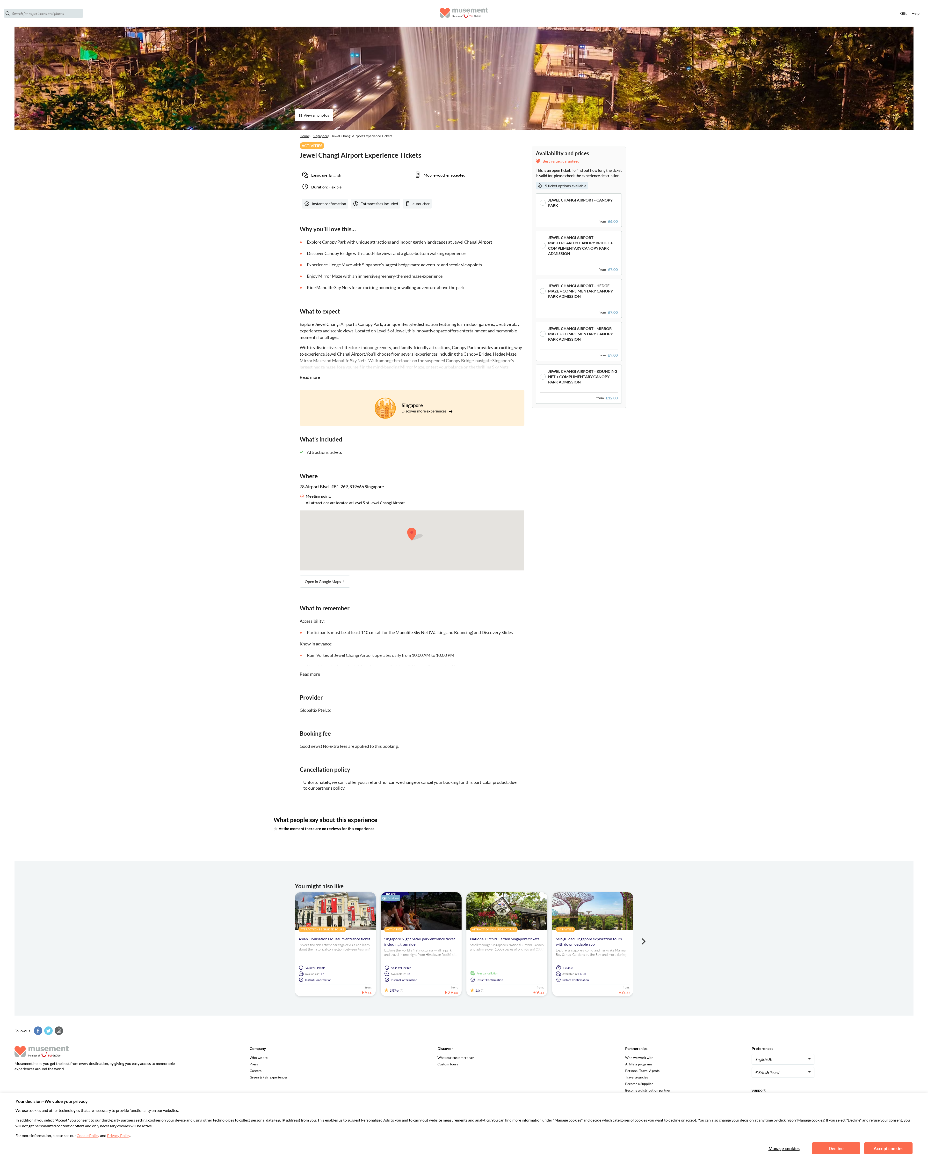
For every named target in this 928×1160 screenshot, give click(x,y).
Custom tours (447, 1064)
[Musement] (464, 13)
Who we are (259, 1057)
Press (254, 1064)
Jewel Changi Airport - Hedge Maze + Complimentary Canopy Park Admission (580, 291)
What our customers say (455, 1057)
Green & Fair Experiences (269, 1077)
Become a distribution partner (647, 1090)
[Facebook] (37, 1030)
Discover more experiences (424, 411)
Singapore (320, 136)
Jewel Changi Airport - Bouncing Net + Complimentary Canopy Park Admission (582, 376)
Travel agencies (636, 1077)
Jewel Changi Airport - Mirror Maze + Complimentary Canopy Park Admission (580, 333)
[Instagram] (58, 1030)
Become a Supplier (639, 1084)
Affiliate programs (638, 1064)
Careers (255, 1071)
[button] (579, 210)
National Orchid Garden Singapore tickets (504, 938)
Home (304, 136)
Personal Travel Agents (642, 1071)
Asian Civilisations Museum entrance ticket (334, 938)
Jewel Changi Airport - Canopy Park (580, 203)
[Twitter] (48, 1030)
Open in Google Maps (323, 581)
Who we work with (639, 1057)
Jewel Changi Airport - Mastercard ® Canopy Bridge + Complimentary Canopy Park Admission (580, 245)
